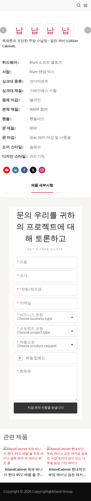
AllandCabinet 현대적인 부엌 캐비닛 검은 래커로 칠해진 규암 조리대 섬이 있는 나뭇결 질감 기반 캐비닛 (67, 472)
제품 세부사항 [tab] (42, 185)
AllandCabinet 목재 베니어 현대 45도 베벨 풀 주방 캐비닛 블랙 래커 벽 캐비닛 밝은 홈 (24, 472)
